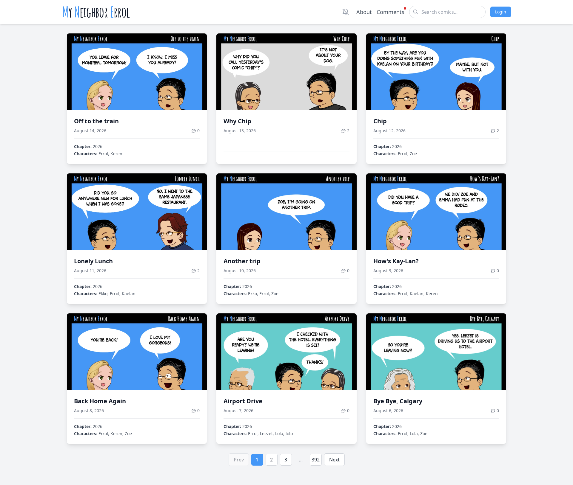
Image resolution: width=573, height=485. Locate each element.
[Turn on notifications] (346, 12)
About (364, 12)
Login (500, 12)
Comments (390, 12)
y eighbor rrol (96, 12)
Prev (239, 459)
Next (334, 459)
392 (316, 459)
